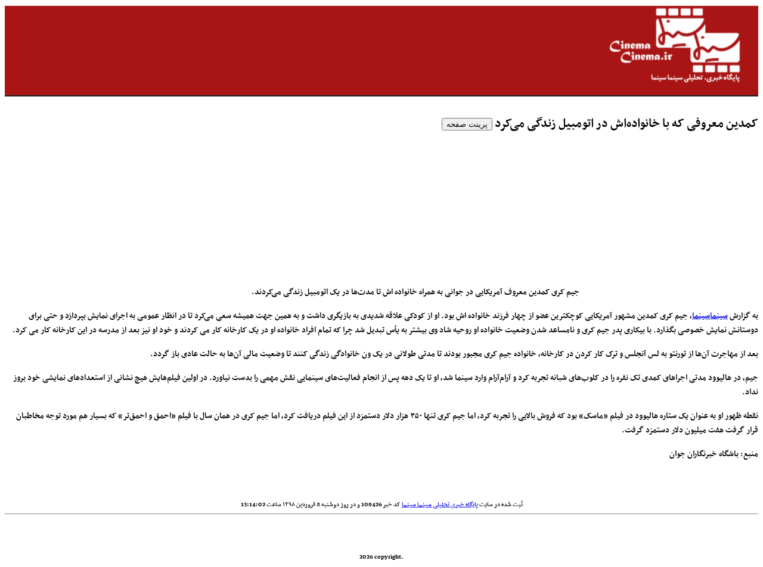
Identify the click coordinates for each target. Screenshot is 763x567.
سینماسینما (710, 316)
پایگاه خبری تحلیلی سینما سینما (440, 505)
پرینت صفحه (467, 124)
